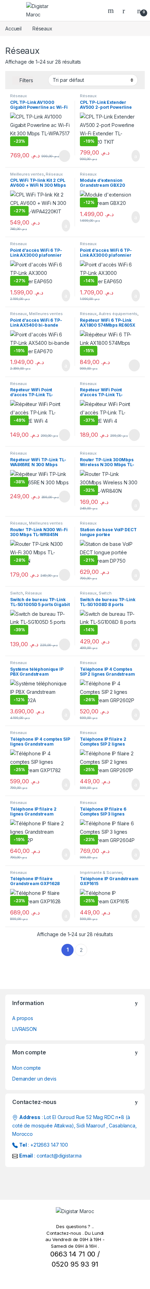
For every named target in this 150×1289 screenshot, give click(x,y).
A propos (22, 1018)
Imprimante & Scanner (101, 872)
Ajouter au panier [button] (132, 156)
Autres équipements (118, 313)
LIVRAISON (24, 1029)
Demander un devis (34, 1079)
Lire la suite (64, 156)
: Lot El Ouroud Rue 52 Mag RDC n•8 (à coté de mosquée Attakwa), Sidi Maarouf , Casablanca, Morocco (74, 1125)
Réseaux (18, 95)
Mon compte (26, 1068)
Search (111, 10)
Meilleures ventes (27, 174)
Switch (16, 593)
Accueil (13, 28)
